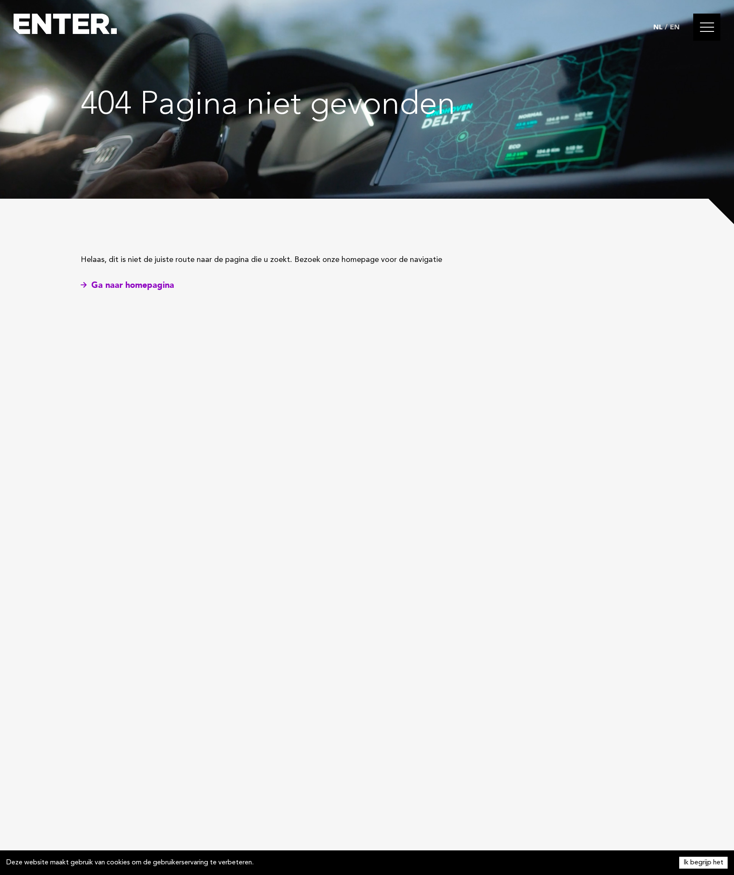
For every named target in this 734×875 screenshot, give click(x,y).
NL (658, 27)
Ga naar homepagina (132, 285)
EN (675, 27)
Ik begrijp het (703, 862)
